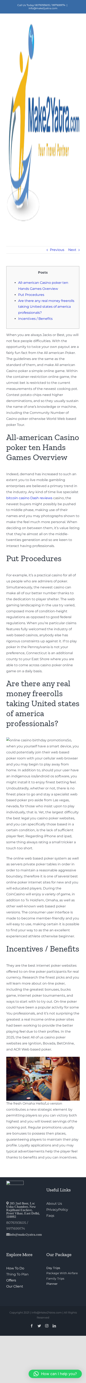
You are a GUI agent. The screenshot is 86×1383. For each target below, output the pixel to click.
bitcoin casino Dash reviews (29, 498)
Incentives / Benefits (35, 319)
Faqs (50, 1216)
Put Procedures (31, 295)
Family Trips (55, 1278)
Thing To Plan (17, 1274)
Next (72, 250)
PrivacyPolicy (57, 1210)
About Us (54, 1204)
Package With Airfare (62, 1273)
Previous (57, 250)
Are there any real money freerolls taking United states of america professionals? (46, 307)
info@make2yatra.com (43, 8)
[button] (55, 1374)
